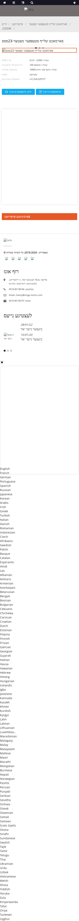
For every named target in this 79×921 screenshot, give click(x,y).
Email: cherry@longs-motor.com (25, 295)
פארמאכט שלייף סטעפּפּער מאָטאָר (48, 24)
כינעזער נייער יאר (31, 329)
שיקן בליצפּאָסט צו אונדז (20, 91)
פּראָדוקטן (17, 24)
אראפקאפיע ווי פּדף (52, 91)
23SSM (6, 28)
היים (4, 24)
